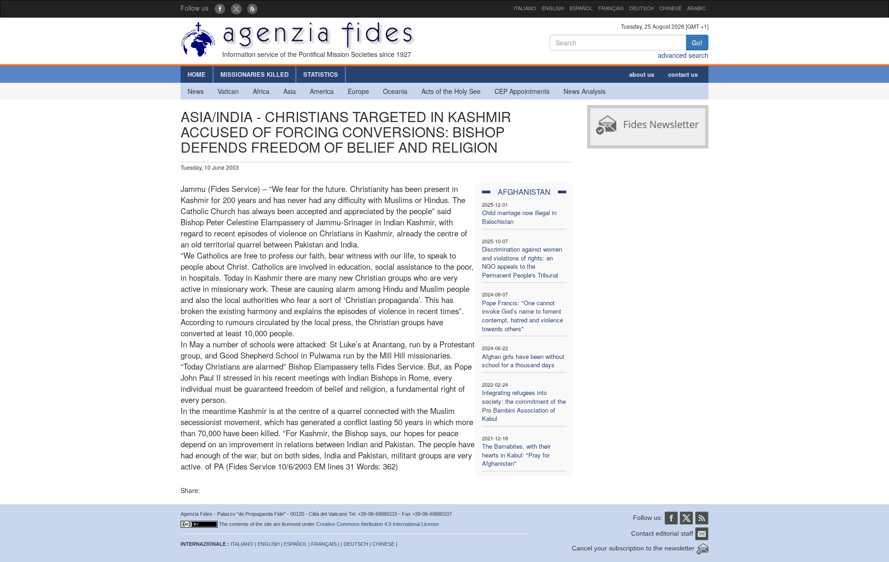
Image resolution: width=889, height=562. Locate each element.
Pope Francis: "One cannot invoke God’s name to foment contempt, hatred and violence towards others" (522, 315)
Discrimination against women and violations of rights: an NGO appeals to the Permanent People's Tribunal (522, 262)
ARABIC (696, 8)
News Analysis (584, 91)
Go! (697, 42)
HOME (197, 74)
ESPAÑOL (581, 8)
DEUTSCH (641, 8)
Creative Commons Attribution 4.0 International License (377, 524)
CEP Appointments (522, 91)
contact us (683, 74)
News (196, 91)
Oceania (395, 91)
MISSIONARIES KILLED (254, 74)
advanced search (683, 55)
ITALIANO (524, 8)
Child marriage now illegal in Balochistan (519, 217)
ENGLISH (553, 8)
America (322, 91)
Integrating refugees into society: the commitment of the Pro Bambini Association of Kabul (524, 405)
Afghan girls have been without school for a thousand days (523, 361)
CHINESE (670, 8)
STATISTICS (320, 74)
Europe (358, 91)
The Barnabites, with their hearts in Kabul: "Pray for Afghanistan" (516, 455)
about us (641, 74)
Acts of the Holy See (451, 91)
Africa (261, 91)
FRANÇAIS (611, 8)
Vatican (228, 91)
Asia (289, 91)
